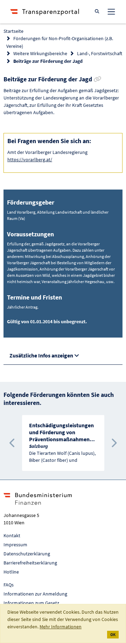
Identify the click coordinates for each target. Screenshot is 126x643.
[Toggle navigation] (111, 11)
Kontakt (12, 535)
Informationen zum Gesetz (31, 603)
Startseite (13, 31)
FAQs (9, 585)
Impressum (15, 544)
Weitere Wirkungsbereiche (40, 53)
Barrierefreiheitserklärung (30, 563)
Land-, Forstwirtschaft (99, 53)
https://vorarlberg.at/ (29, 159)
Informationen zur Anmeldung (35, 594)
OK (112, 634)
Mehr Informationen (61, 626)
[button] (12, 443)
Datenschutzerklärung (27, 553)
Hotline (11, 572)
